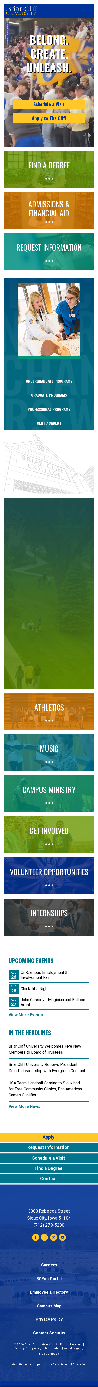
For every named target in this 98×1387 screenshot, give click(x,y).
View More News (24, 1106)
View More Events (26, 1014)
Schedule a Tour (49, 603)
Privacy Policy (49, 1319)
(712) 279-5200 (49, 1225)
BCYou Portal (49, 1278)
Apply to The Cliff (49, 117)
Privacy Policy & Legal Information (37, 1348)
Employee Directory (49, 1292)
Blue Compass (49, 1353)
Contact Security (49, 1333)
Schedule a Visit (49, 104)
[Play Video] (49, 671)
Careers (49, 1265)
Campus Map (49, 1306)
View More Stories (49, 493)
